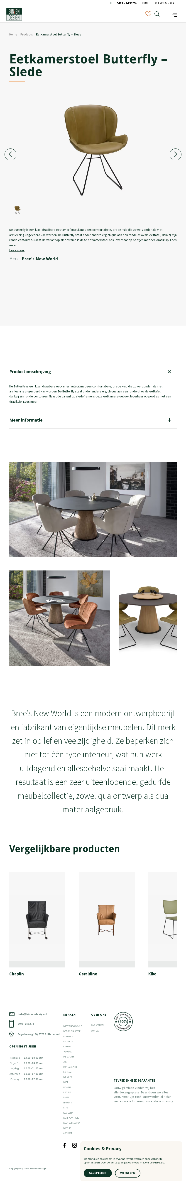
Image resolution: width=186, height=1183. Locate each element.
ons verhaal (97, 1025)
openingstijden (164, 3)
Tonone (67, 1051)
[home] (14, 14)
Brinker (67, 1077)
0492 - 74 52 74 (126, 3)
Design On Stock (72, 1031)
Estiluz (67, 1071)
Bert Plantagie (71, 1117)
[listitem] (40, 929)
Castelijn (68, 1112)
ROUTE (145, 3)
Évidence (68, 1036)
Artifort (67, 1133)
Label (66, 1097)
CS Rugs (67, 1046)
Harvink (67, 1102)
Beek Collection (72, 1122)
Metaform (68, 1056)
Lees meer (16, 250)
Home (13, 34)
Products (26, 34)
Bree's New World (72, 1026)
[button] (174, 14)
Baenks (67, 1128)
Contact (95, 1030)
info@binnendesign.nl (32, 1014)
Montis (67, 1087)
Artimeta (68, 1041)
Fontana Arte (70, 1066)
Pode (65, 1082)
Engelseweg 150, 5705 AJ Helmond (38, 1034)
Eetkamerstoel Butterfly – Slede (58, 34)
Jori (65, 1061)
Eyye (65, 1107)
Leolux (67, 1092)
